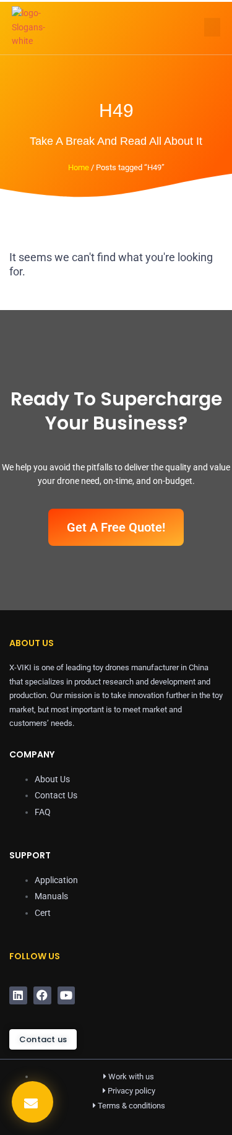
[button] (212, 27)
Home (78, 167)
